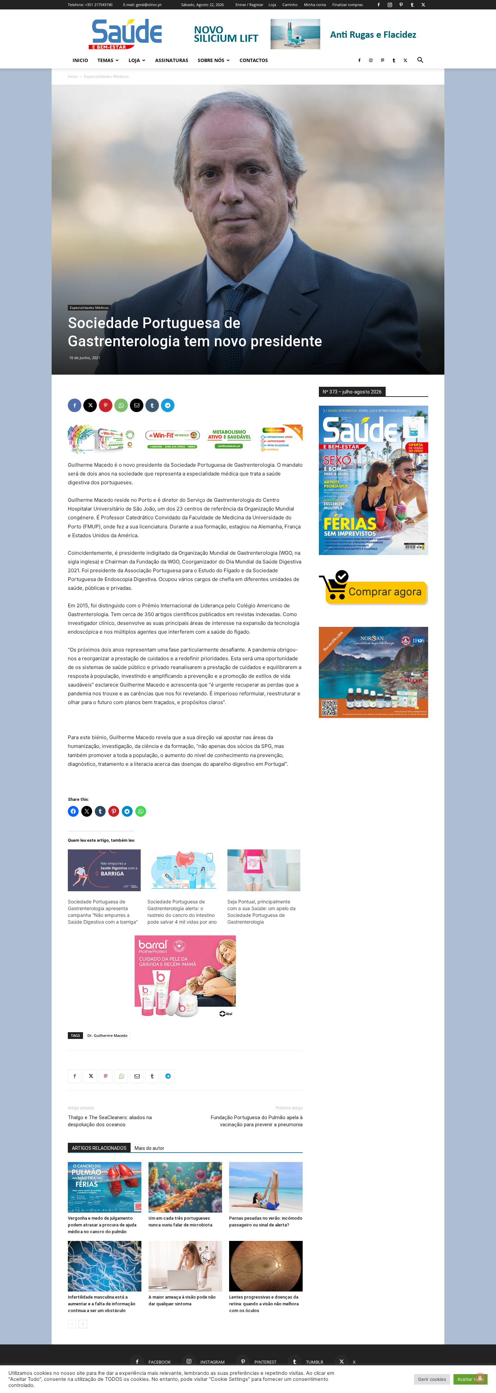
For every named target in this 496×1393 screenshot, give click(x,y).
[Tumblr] (412, 4)
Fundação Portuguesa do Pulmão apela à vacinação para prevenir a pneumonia (257, 1121)
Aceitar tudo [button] (471, 1379)
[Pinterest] (401, 4)
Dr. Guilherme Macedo (107, 1035)
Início (73, 76)
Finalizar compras (347, 4)
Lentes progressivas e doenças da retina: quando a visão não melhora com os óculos (264, 1304)
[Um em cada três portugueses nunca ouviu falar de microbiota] (185, 1187)
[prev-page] (72, 1324)
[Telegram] (167, 405)
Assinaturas (171, 60)
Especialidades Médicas (89, 307)
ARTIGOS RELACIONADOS (99, 1148)
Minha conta (315, 4)
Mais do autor (149, 1148)
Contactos (254, 60)
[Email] (136, 405)
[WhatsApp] (121, 405)
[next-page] (83, 1324)
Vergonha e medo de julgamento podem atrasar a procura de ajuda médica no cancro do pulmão (102, 1225)
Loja (272, 4)
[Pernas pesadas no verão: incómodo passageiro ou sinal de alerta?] (266, 1187)
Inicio (80, 60)
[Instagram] (390, 4)
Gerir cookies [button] (432, 1379)
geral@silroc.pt (149, 4)
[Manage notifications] (480, 1378)
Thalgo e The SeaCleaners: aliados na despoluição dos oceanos (110, 1121)
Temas (105, 60)
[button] (420, 61)
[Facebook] (379, 4)
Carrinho (290, 4)
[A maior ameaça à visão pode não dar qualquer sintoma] (185, 1266)
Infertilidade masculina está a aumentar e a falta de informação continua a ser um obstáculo (101, 1304)
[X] (423, 4)
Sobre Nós (211, 60)
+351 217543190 (98, 4)
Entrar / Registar (249, 4)
